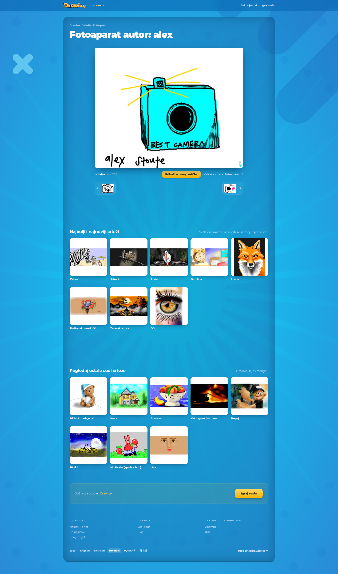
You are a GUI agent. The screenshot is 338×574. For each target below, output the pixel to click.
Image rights (78, 537)
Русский (129, 550)
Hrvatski (114, 550)
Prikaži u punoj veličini (181, 174)
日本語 (143, 550)
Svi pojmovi (249, 5)
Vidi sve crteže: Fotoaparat (222, 174)
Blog (141, 531)
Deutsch (99, 550)
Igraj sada (268, 5)
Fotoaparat (99, 25)
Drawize (75, 25)
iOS (207, 531)
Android (210, 526)
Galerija (86, 25)
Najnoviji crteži (79, 526)
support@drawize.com (253, 550)
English (85, 550)
